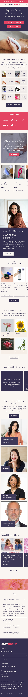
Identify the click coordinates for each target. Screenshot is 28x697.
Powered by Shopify (20, 693)
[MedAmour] (14, 4)
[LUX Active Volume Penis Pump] (19, 274)
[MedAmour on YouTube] (11, 651)
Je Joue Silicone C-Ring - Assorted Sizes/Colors (6, 287)
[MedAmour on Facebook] (2, 651)
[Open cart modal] (25, 4)
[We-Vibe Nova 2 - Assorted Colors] (19, 172)
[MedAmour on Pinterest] (7, 651)
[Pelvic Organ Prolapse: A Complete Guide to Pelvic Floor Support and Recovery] (12, 545)
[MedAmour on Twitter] (4, 651)
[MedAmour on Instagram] (9, 651)
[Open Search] (4, 4)
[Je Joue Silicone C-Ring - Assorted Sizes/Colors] (7, 274)
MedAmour (11, 693)
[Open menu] (2, 4)
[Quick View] (10, 166)
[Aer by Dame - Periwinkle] (7, 172)
